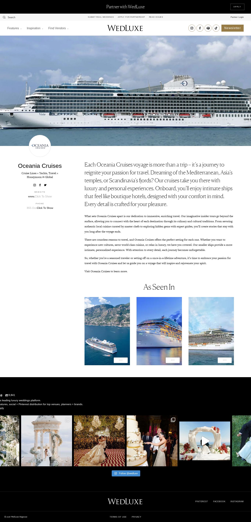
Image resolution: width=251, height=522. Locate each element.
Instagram (237, 501)
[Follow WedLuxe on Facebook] (199, 28)
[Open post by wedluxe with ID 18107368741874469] (204, 440)
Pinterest (201, 501)
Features (13, 28)
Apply (237, 7)
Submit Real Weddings (101, 17)
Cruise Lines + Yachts (34, 173)
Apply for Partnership (131, 17)
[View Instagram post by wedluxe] (15, 461)
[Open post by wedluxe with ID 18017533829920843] (46, 440)
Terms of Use (118, 517)
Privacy (136, 517)
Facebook (219, 501)
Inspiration (33, 28)
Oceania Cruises (100, 271)
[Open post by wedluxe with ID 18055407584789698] (152, 440)
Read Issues (156, 17)
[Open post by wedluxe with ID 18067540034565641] (99, 440)
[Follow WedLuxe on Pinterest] (208, 28)
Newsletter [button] (232, 28)
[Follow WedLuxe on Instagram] (191, 28)
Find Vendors (57, 28)
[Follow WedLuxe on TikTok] (216, 28)
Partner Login (237, 17)
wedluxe (46, 419)
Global (49, 177)
